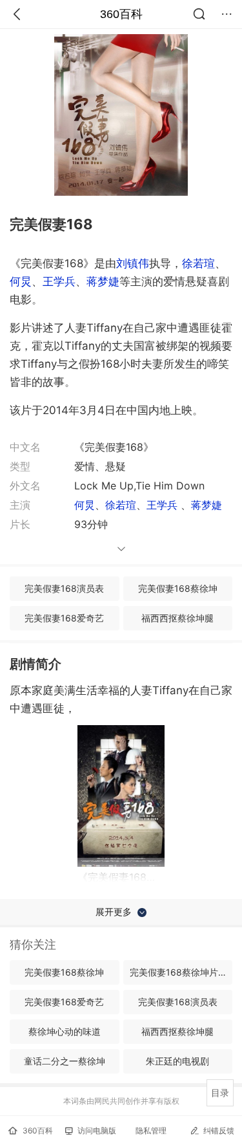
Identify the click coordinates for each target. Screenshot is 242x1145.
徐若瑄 (198, 263)
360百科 (121, 14)
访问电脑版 (96, 1130)
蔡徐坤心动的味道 (64, 1031)
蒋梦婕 (102, 281)
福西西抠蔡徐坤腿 (177, 617)
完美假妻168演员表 (64, 588)
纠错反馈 (218, 1130)
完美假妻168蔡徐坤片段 (178, 972)
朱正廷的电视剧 (177, 1060)
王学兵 (59, 281)
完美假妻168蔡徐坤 (177, 588)
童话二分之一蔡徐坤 (64, 1060)
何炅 (21, 281)
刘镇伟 (132, 263)
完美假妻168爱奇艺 (64, 617)
